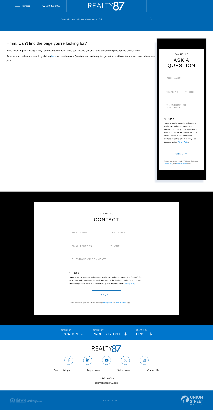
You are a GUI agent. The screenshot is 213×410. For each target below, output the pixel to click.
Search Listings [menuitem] (62, 370)
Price (141, 334)
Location (69, 334)
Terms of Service (181, 164)
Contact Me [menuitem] (153, 370)
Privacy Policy (183, 142)
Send (179, 153)
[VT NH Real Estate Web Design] (192, 400)
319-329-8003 (53, 6)
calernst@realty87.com (106, 383)
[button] (150, 19)
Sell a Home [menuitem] (123, 370)
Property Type (107, 334)
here (53, 56)
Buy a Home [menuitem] (93, 370)
